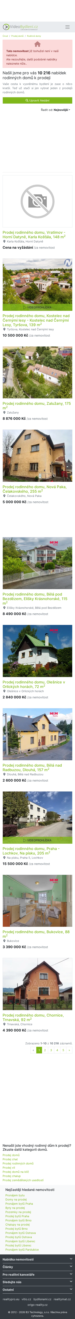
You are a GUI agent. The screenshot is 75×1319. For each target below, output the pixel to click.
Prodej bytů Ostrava (18, 1237)
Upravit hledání (38, 100)
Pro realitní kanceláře (19, 1274)
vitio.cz (26, 1299)
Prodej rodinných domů (18, 1163)
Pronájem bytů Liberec (20, 1241)
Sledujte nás (12, 1282)
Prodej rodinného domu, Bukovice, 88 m (36, 934)
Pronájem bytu (15, 1195)
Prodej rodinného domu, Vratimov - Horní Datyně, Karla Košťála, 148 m (34, 234)
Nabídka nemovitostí (18, 1259)
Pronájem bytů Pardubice (22, 1249)
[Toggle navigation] (67, 27)
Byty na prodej (15, 1208)
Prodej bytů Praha (17, 1216)
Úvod (5, 36)
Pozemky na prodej (18, 1212)
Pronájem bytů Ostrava (20, 1233)
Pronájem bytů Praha (19, 1203)
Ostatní (8, 1290)
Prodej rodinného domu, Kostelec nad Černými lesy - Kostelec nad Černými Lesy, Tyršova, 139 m (36, 320)
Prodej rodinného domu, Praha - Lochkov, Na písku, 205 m (31, 850)
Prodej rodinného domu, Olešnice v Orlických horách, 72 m (34, 684)
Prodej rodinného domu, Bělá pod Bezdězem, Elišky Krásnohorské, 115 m (35, 598)
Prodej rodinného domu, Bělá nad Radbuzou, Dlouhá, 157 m (32, 767)
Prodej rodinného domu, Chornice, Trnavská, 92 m (33, 1017)
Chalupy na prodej (17, 1224)
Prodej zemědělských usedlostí (23, 1180)
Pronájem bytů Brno (18, 1220)
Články (8, 1267)
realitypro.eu (11, 1299)
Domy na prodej (16, 1199)
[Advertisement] (37, 10)
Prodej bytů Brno (16, 1228)
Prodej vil (9, 1167)
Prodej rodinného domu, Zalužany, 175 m (37, 405)
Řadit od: (54, 110)
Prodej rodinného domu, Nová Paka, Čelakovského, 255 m (35, 489)
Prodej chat (10, 1159)
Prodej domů (17, 36)
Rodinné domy (34, 36)
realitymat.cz (62, 1299)
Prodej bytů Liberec (18, 1245)
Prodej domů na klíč (16, 1172)
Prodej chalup (12, 1176)
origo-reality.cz (38, 1304)
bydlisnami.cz (42, 1299)
